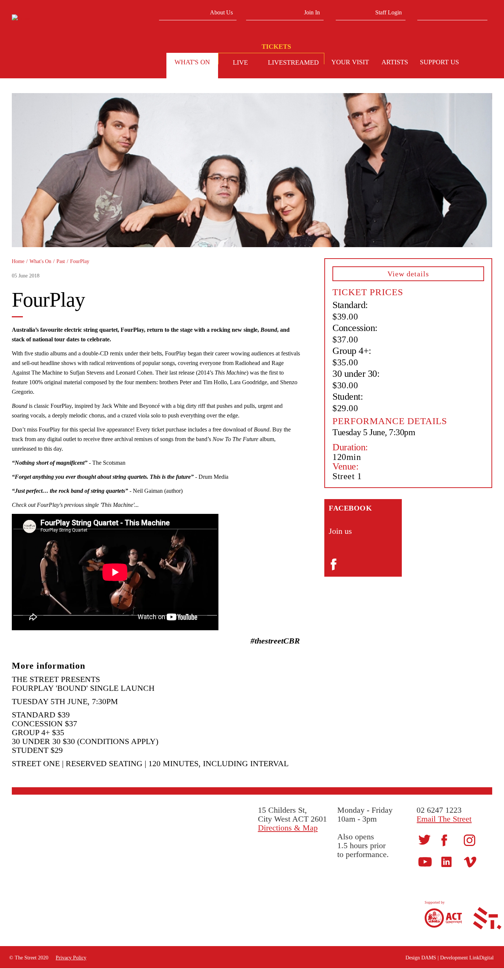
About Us (221, 12)
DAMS (428, 958)
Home (18, 261)
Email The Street (444, 818)
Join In (312, 12)
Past (60, 261)
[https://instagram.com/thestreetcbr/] (469, 839)
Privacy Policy (71, 958)
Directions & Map (288, 827)
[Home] (68, 18)
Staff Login (388, 12)
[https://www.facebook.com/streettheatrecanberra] (444, 840)
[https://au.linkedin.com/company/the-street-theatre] (446, 861)
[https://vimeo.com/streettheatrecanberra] (470, 861)
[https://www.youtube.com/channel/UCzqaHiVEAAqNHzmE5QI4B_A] (425, 861)
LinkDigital (481, 958)
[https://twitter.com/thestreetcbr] (424, 839)
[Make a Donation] (478, 63)
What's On (40, 261)
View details (408, 274)
